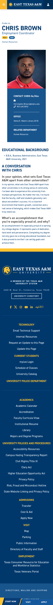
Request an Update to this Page (26, 342)
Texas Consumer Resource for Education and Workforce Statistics (26, 564)
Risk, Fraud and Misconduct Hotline (26, 485)
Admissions (26, 500)
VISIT (28, 602)
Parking (26, 537)
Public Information (26, 543)
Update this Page (26, 348)
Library (26, 430)
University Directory (26, 296)
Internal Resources (26, 336)
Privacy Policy (26, 479)
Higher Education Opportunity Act (26, 473)
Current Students (26, 356)
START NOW (10, 601)
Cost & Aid (26, 512)
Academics (26, 400)
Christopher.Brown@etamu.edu (27, 104)
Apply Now (27, 518)
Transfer (26, 505)
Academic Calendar (26, 405)
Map (26, 531)
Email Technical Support (26, 330)
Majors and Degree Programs (26, 436)
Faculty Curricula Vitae (26, 418)
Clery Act (26, 467)
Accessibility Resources (26, 449)
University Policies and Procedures (27, 443)
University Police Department (26, 381)
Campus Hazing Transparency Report (26, 455)
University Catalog (26, 374)
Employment (26, 556)
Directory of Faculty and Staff (26, 549)
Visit (26, 525)
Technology (26, 324)
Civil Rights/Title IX (27, 461)
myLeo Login (27, 361)
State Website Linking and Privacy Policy (26, 491)
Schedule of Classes (26, 367)
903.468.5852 (22, 106)
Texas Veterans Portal (26, 571)
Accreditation (26, 411)
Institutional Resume (26, 424)
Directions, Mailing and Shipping (26, 590)
